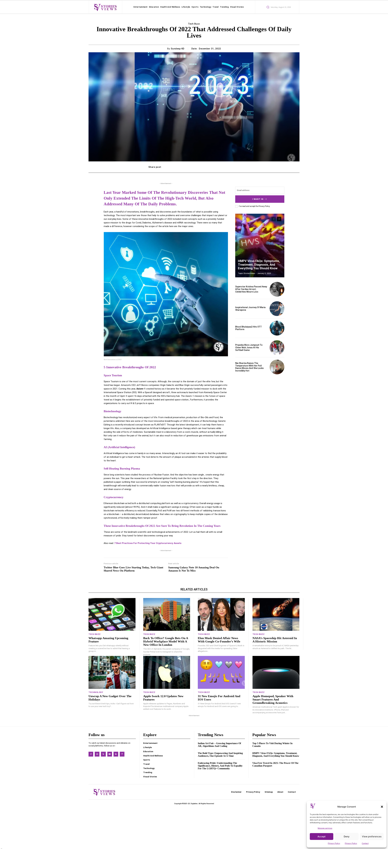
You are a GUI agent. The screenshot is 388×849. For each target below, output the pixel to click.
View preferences (371, 836)
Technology (96, 692)
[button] (381, 806)
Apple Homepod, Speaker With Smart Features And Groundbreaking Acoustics (273, 699)
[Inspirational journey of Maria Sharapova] (277, 308)
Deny (347, 836)
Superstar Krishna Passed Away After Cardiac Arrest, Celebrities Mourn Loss (251, 289)
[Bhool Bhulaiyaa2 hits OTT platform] (277, 328)
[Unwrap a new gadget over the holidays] (112, 672)
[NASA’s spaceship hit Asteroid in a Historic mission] (276, 614)
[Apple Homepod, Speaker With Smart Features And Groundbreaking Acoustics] (276, 672)
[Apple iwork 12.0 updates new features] (166, 672)
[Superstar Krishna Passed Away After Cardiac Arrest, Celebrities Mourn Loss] (277, 289)
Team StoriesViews (246, 273)
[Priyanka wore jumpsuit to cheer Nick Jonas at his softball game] (277, 347)
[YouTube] (109, 754)
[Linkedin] (116, 754)
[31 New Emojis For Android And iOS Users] (221, 672)
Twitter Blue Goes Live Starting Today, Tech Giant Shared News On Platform (133, 569)
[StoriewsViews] (105, 7)
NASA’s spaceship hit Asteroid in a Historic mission (275, 639)
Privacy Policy (334, 843)
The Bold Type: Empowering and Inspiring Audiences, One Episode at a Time (220, 754)
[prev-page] (273, 219)
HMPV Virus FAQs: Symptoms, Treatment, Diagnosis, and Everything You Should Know (259, 264)
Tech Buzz (194, 23)
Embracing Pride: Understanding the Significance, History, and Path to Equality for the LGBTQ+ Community (220, 766)
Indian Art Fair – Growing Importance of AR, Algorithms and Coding (219, 744)
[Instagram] (97, 754)
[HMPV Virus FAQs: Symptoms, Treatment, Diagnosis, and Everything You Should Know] (259, 245)
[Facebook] (91, 754)
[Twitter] (103, 754)
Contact (365, 843)
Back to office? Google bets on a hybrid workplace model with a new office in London (165, 641)
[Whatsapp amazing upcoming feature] (112, 614)
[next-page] (279, 219)
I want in (257, 199)
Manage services (325, 828)
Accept (322, 836)
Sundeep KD (177, 48)
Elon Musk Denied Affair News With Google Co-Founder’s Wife (219, 639)
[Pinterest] (122, 754)
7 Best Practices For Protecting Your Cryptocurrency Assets (147, 543)
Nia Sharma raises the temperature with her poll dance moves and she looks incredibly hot (249, 367)
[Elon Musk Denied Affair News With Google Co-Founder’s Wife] (221, 614)
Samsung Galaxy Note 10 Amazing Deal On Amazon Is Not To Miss (193, 569)
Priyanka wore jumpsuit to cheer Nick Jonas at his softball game (249, 347)
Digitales (194, 804)
